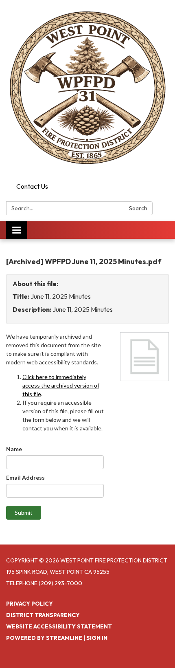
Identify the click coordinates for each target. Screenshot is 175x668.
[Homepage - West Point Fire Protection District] (87, 89)
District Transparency (43, 615)
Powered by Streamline (44, 638)
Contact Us (32, 186)
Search (138, 208)
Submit (24, 512)
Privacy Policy (29, 603)
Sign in (96, 638)
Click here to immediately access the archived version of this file (60, 385)
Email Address (25, 477)
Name (14, 448)
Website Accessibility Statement (59, 626)
